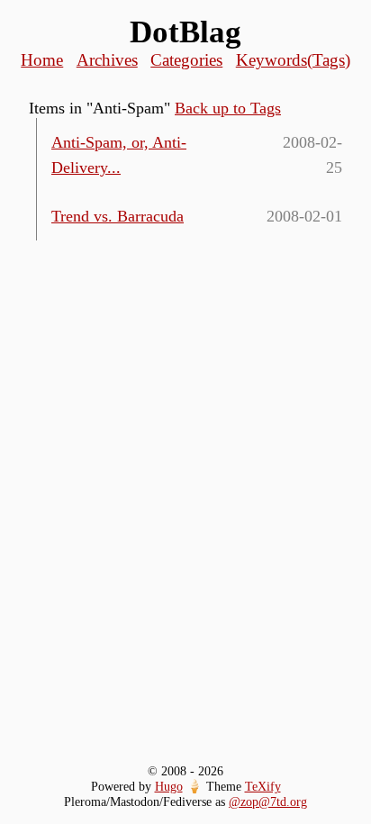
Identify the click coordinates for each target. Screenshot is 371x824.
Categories (186, 59)
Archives (107, 59)
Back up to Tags (228, 108)
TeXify (263, 786)
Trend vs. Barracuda (117, 216)
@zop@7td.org (268, 801)
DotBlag (185, 32)
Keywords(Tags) (293, 59)
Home (42, 59)
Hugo (169, 786)
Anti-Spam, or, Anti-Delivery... (118, 155)
